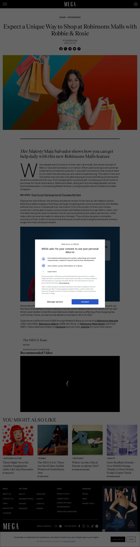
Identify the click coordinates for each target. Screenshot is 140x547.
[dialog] (70, 273)
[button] (70, 272)
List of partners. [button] (64, 283)
